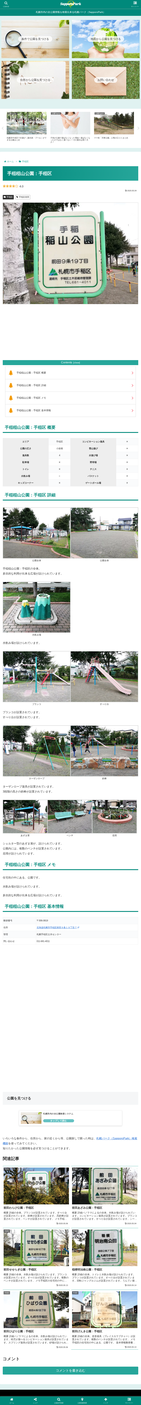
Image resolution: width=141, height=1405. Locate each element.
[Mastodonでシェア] (55, 1062)
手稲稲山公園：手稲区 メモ (31, 397)
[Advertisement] (70, 332)
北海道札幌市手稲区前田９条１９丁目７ (57, 927)
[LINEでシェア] (117, 1071)
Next (138, 128)
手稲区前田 (24, 197)
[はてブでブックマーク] (86, 1071)
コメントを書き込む (70, 1370)
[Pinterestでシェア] (39, 1080)
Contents (66, 362)
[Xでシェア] (23, 1062)
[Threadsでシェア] (55, 1071)
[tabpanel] (26, 128)
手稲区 (10, 197)
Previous (2, 128)
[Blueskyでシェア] (86, 1062)
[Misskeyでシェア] (117, 1062)
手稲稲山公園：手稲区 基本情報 (34, 410)
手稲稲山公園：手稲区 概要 (31, 372)
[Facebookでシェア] (23, 1071)
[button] (102, 1080)
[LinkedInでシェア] (70, 1080)
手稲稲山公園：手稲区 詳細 (31, 385)
